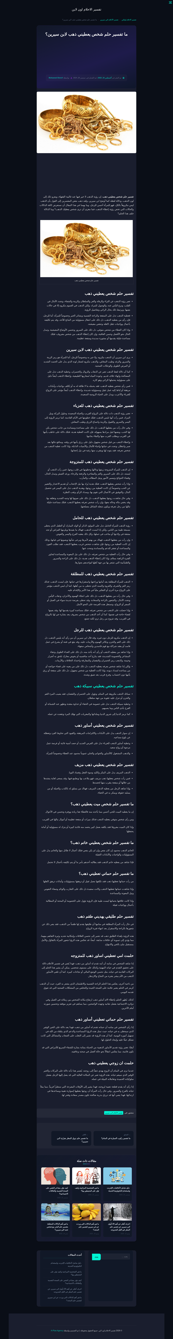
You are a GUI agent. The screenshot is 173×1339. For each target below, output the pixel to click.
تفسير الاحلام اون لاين (86, 9)
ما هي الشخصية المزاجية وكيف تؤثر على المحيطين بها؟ (66, 1273)
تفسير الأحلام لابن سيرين (109, 20)
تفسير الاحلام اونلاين (129, 20)
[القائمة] (170, 2)
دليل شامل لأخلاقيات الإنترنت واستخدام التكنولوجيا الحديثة (66, 1264)
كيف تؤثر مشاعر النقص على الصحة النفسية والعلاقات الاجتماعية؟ (57, 1191)
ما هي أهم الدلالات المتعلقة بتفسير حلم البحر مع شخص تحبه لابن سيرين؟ (57, 1227)
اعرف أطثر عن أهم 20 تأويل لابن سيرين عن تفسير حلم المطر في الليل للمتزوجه (119, 1227)
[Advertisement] (86, 56)
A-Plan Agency (57, 1331)
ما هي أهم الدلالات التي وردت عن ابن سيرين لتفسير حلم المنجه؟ (87, 1227)
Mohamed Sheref (56, 78)
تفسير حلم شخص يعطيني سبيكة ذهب (104, 686)
